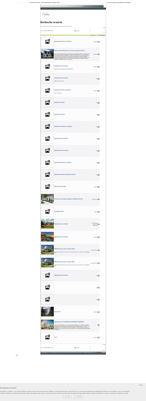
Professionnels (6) (75, 8)
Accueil (46, 13)
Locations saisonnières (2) (94, 8)
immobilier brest (62, 2)
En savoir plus (112, 393)
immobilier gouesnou (96, 2)
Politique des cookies (88, 352)
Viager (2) (103, 8)
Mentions (80, 352)
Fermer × (141, 385)
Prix (99, 35)
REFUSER (67, 397)
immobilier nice (103, 2)
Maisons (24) (52, 8)
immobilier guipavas (80, 2)
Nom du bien (93, 35)
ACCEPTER (78, 397)
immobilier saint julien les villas (71, 2)
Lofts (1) (68, 8)
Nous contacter (73, 352)
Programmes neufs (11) (61, 8)
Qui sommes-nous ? (46, 352)
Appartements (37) (44, 8)
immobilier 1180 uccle (88, 2)
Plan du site (66, 352)
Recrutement (54, 352)
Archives (60, 352)
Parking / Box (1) (84, 8)
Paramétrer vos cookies (122, 393)
